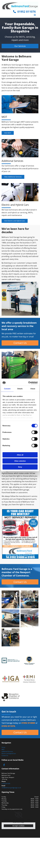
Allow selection (20, 461)
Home (3, 747)
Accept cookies (18, 826)
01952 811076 (26, 11)
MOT (3, 749)
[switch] (34, 432)
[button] (20, 46)
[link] (19, 814)
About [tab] (32, 389)
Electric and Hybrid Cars (9, 753)
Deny (20, 467)
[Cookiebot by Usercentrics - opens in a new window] (28, 382)
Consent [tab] (7, 389)
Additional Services (7, 751)
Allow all (20, 455)
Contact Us (5, 755)
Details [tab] (20, 389)
